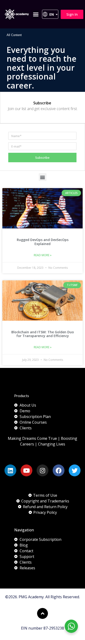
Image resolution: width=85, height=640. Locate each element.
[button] (35, 14)
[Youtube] (26, 470)
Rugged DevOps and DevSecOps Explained (42, 241)
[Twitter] (75, 470)
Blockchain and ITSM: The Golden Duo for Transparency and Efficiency (42, 334)
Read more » (42, 255)
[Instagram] (42, 470)
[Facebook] (58, 470)
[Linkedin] (10, 470)
